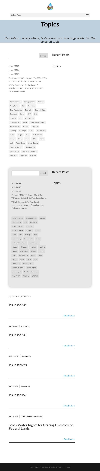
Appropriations (29, 102)
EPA (20, 118)
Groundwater (15, 122)
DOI (35, 114)
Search (43, 56)
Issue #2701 (18, 335)
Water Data (20, 143)
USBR (27, 139)
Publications (37, 416)
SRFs (20, 139)
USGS (42, 139)
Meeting (13, 131)
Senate (12, 139)
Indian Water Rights (37, 122)
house (25, 122)
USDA (34, 139)
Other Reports (26, 416)
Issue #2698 (18, 365)
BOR (23, 106)
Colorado (28, 110)
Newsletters (25, 296)
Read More (69, 315)
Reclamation (37, 135)
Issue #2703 (14, 74)
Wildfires (23, 155)
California (31, 106)
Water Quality (33, 143)
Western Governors (29, 151)
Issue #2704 (14, 70)
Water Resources (16, 147)
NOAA (12, 135)
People (20, 135)
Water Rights (30, 147)
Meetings (22, 131)
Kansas (25, 126)
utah (11, 143)
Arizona (40, 102)
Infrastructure (15, 126)
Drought (13, 118)
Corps (22, 114)
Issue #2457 (18, 395)
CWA (29, 114)
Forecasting (29, 118)
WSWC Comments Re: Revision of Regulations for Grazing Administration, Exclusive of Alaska (26, 88)
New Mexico (41, 131)
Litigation (35, 126)
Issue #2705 (14, 66)
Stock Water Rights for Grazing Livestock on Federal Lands (41, 426)
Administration (15, 102)
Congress (13, 114)
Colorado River (40, 110)
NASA (31, 131)
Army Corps (14, 106)
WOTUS (33, 155)
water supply (14, 151)
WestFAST (13, 155)
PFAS (27, 135)
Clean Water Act (16, 110)
